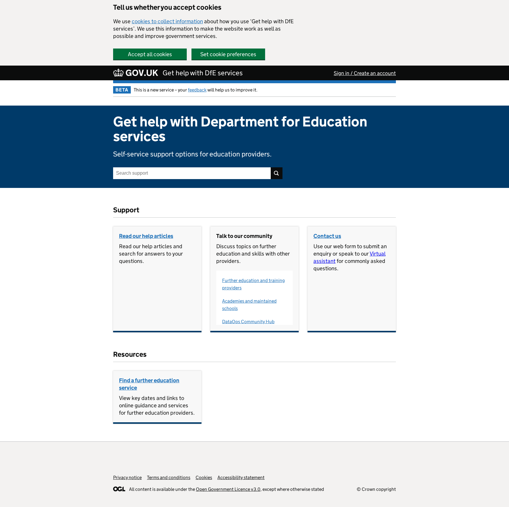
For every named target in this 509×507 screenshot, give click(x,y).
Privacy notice (127, 477)
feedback (197, 90)
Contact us (327, 236)
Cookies (204, 477)
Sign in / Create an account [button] (365, 73)
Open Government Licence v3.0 (228, 489)
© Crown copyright (376, 489)
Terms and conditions (168, 477)
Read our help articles (146, 236)
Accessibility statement (241, 477)
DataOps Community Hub (248, 321)
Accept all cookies (150, 54)
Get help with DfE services (203, 73)
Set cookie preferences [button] (228, 54)
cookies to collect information (167, 21)
